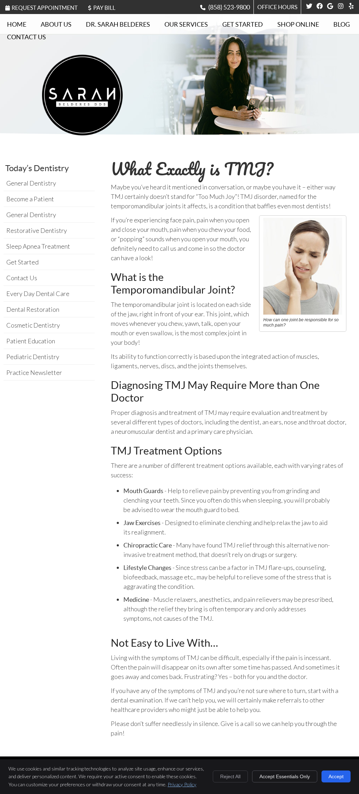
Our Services (186, 24)
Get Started (242, 24)
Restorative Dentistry (36, 230)
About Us (56, 24)
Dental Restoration (32, 309)
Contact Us (26, 37)
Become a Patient (30, 199)
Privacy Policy (182, 784)
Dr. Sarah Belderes (118, 24)
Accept (336, 776)
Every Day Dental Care (37, 293)
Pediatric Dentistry (32, 357)
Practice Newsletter (34, 372)
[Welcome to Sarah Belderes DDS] (82, 133)
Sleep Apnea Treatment (38, 246)
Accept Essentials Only (284, 776)
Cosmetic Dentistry (33, 325)
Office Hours (277, 7)
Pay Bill (104, 8)
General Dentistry (31, 183)
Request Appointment (44, 8)
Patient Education (30, 341)
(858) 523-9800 (229, 7)
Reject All (230, 776)
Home (16, 24)
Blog (341, 24)
